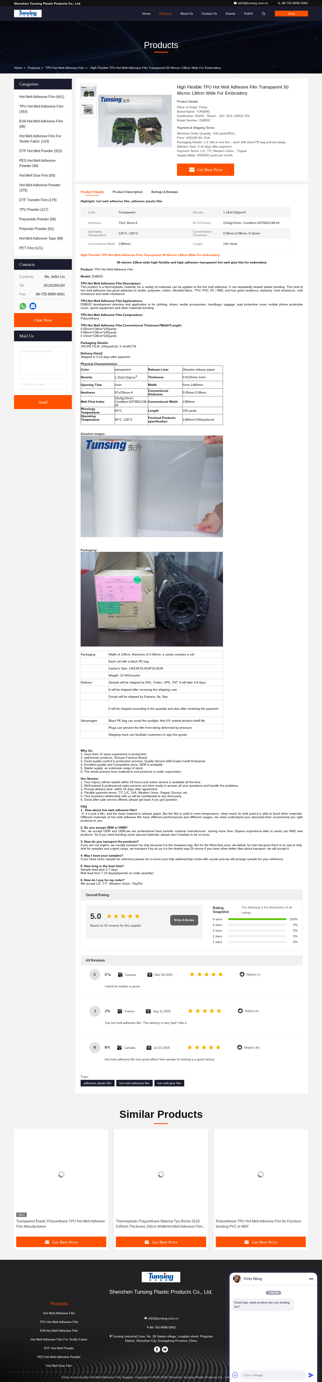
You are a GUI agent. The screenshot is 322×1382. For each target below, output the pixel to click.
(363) (41, 109)
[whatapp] (22, 306)
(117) (33, 209)
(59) (37, 219)
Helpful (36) (252, 1047)
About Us (186, 13)
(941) (41, 97)
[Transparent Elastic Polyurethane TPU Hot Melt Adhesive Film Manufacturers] (61, 1174)
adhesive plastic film (97, 1083)
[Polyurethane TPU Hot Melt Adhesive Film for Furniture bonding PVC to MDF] (261, 1174)
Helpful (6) (252, 1011)
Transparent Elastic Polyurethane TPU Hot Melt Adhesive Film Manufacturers (60, 1223)
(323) (40, 151)
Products (165, 13)
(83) (37, 175)
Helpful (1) (253, 974)
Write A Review (184, 920)
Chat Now (43, 320)
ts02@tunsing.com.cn (253, 3)
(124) (40, 138)
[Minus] (311, 1278)
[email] (33, 306)
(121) (31, 248)
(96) (41, 123)
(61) (36, 229)
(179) (38, 200)
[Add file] (235, 1375)
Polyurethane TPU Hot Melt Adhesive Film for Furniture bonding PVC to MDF (258, 1223)
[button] (22, 1184)
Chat (291, 13)
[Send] (311, 1375)
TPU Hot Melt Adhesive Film (65, 68)
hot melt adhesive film (134, 1083)
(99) (41, 238)
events (230, 13)
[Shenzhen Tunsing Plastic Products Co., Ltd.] (28, 13)
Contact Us (209, 13)
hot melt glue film (169, 1083)
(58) (37, 163)
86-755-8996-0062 (294, 3)
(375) (39, 187)
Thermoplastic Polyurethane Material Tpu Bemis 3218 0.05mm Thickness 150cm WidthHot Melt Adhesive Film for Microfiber (159, 1224)
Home (146, 13)
